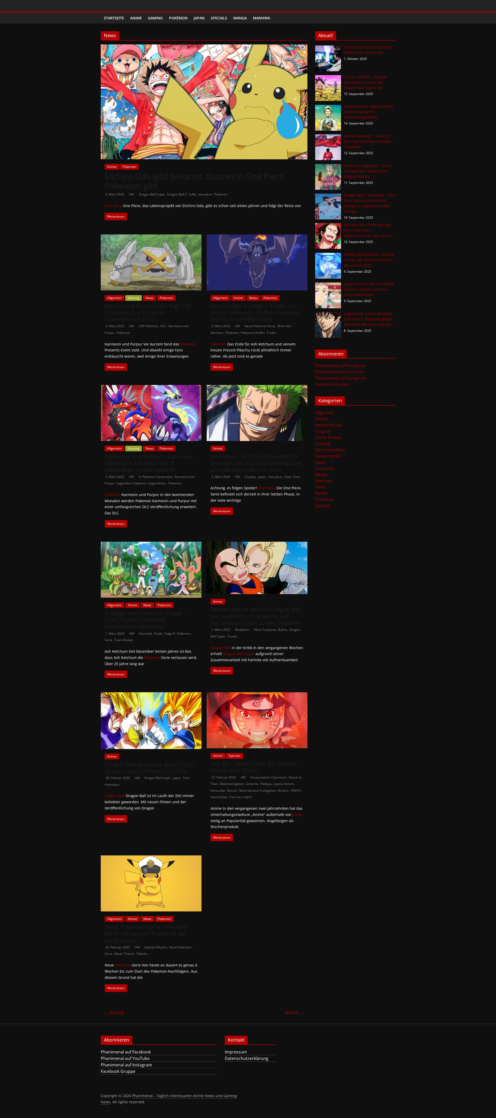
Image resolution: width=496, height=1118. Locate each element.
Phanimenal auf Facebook (340, 365)
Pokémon (178, 17)
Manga (240, 17)
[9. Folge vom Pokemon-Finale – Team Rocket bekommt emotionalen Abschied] (151, 545)
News (149, 298)
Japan (199, 17)
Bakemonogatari (232, 784)
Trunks (232, 636)
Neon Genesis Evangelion (257, 790)
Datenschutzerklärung (246, 1058)
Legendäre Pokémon (131, 483)
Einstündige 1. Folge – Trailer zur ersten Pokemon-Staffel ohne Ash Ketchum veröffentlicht (255, 312)
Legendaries (157, 483)
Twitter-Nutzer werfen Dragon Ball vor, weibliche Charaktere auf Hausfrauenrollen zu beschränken (256, 616)
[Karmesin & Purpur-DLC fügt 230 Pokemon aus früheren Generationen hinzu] (151, 237)
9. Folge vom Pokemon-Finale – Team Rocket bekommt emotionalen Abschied (146, 620)
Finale (158, 633)
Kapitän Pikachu (155, 947)
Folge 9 (170, 633)
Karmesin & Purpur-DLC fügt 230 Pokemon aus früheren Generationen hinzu (148, 312)
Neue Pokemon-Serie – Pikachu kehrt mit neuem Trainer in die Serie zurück (146, 933)
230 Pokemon (148, 326)
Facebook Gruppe (332, 384)
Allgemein (114, 298)
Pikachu (142, 953)
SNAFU (296, 790)
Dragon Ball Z (177, 194)
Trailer (271, 332)
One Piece (113, 205)
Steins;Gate (219, 797)
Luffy (192, 194)
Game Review (328, 437)
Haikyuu (266, 784)
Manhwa (261, 17)
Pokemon (129, 166)
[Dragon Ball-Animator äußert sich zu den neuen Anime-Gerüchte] (151, 695)
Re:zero (283, 790)
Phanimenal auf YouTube (339, 372)
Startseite (114, 17)
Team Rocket (123, 640)
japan (262, 477)
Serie (108, 640)
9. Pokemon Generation (156, 477)
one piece (205, 194)
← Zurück (113, 1012)
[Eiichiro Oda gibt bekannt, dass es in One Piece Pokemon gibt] (204, 47)
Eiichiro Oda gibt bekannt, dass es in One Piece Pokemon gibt (194, 180)
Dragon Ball (221, 647)
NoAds (321, 493)
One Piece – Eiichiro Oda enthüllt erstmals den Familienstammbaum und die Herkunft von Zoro (256, 463)
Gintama (252, 784)
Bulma (282, 629)
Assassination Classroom (268, 777)
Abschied (145, 633)
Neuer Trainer (124, 953)
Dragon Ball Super (152, 194)
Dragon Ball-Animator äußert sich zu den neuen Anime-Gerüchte (149, 767)
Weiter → (295, 1012)
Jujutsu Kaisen (284, 784)
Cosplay (250, 477)
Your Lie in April (240, 797)
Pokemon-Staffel (253, 332)
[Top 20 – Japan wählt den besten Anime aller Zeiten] (257, 695)
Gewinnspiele (328, 456)
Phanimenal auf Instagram (341, 378)
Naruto (232, 790)
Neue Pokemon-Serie (260, 326)
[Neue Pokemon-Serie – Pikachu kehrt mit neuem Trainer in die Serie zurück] (151, 858)
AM (132, 194)
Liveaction (325, 468)
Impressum (236, 1052)
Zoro (296, 477)
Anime (136, 17)
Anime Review (328, 425)
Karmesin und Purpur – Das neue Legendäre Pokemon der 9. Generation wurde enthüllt (148, 463)
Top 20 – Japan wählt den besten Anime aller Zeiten (254, 767)
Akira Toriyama (265, 629)
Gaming (155, 17)
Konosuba (218, 790)
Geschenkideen (330, 450)
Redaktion (242, 629)
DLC (163, 326)
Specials (219, 17)
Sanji (287, 477)
